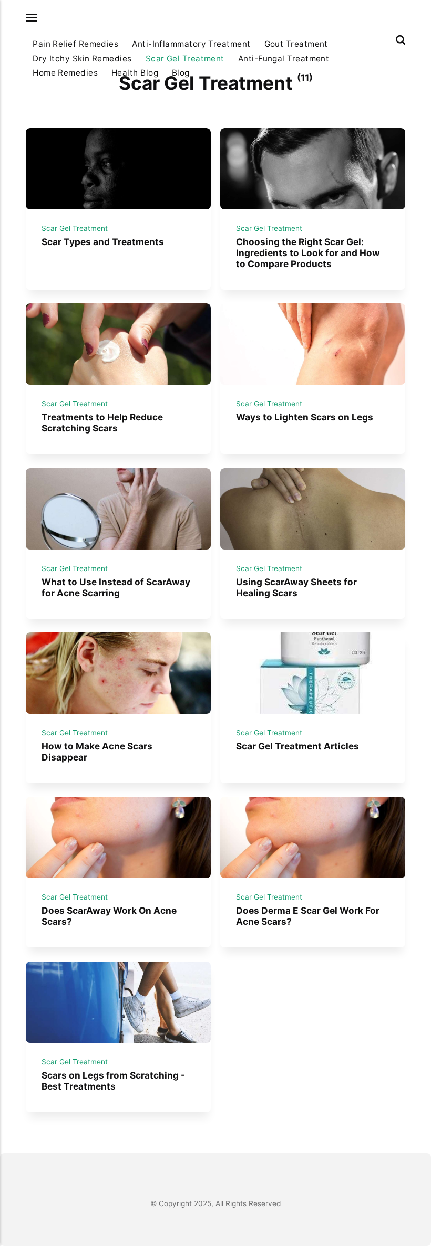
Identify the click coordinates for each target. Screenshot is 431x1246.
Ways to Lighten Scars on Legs (304, 417)
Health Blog (134, 73)
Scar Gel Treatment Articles (297, 746)
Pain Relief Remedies (75, 44)
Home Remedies (65, 73)
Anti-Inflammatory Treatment (191, 44)
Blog (181, 73)
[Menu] (32, 18)
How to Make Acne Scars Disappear (97, 752)
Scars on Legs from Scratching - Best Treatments (113, 1081)
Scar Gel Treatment (185, 59)
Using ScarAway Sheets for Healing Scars (296, 587)
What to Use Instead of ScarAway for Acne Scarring (116, 587)
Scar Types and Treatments (103, 242)
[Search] (400, 39)
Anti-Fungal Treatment (284, 59)
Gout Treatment (296, 44)
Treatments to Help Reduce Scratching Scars (102, 423)
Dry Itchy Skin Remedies (82, 59)
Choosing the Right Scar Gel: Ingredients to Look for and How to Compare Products (308, 253)
